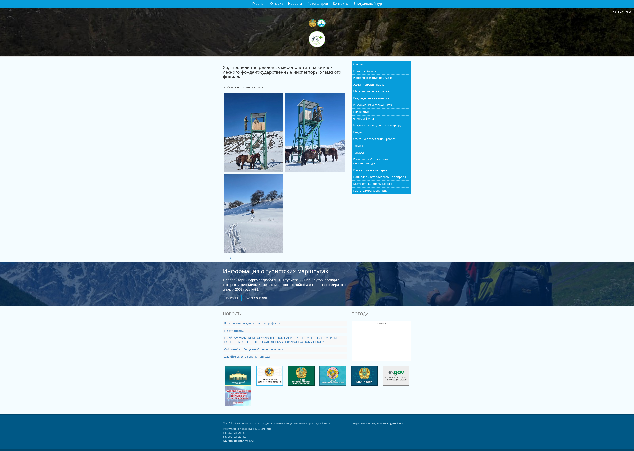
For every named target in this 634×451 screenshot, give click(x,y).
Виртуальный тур (367, 3)
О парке (276, 3)
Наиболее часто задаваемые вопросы (379, 177)
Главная (258, 3)
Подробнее (232, 298)
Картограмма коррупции (370, 190)
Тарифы (358, 152)
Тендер (358, 146)
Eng (628, 12)
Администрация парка (369, 84)
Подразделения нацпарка (371, 98)
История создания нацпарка (373, 78)
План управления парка (370, 170)
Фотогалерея (317, 3)
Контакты (341, 3)
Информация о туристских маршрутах (379, 125)
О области (360, 64)
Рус (621, 12)
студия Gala (395, 423)
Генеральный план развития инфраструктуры (373, 161)
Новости (295, 3)
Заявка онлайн (256, 298)
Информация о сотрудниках (372, 105)
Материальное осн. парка (371, 91)
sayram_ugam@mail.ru (238, 441)
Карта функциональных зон (372, 184)
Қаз (613, 12)
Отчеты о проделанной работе (374, 139)
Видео (357, 132)
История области (365, 71)
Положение (361, 112)
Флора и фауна (363, 118)
